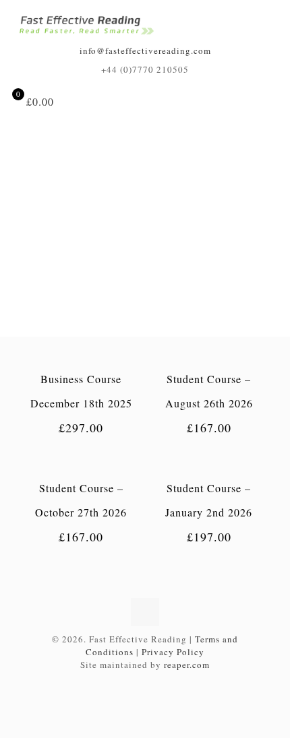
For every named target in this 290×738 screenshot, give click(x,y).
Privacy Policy (173, 652)
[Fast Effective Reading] (86, 25)
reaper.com (187, 665)
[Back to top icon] (145, 612)
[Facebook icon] (145, 683)
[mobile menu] (265, 19)
